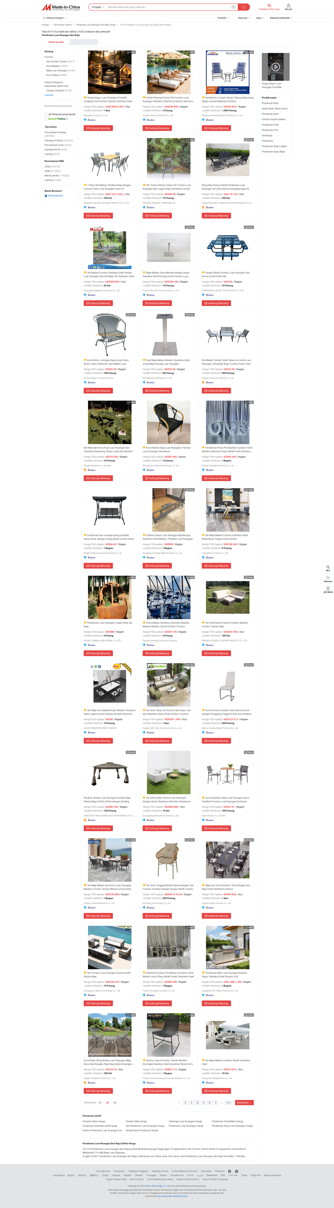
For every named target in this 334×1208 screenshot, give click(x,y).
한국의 (190, 1175)
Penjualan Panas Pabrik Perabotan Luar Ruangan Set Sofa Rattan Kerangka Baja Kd (225, 186)
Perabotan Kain (270, 113)
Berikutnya (243, 1102)
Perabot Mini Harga (136, 1121)
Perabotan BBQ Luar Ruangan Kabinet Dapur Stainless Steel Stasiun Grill (224, 974)
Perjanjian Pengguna (138, 1171)
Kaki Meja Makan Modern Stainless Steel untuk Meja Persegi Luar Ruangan (166, 361)
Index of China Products (187, 1179)
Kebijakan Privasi (160, 1171)
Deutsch (139, 1175)
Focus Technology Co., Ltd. (157, 1185)
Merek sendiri (57, 175)
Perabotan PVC (270, 130)
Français (116, 1175)
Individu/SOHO (56, 149)
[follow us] (236, 1171)
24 (99, 1102)
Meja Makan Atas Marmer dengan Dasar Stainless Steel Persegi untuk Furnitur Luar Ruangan (166, 274)
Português (151, 1175)
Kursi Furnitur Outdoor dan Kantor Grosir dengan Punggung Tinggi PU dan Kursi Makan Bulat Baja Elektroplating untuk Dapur (226, 712)
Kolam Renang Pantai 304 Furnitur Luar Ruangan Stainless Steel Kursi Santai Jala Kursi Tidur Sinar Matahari (168, 99)
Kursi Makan (57, 66)
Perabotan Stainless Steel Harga (100, 1125)
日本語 (105, 1175)
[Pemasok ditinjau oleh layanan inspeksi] (60, 114)
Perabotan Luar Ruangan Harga (186, 1125)
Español (128, 1175)
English (70, 1175)
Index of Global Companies (215, 1179)
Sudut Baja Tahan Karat (275, 108)
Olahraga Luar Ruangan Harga (185, 1121)
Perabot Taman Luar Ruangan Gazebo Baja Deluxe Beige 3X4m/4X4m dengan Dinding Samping (107, 799)
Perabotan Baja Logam (274, 146)
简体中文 (82, 1175)
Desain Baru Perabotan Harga (142, 1130)
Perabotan (267, 140)
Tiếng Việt (256, 1175)
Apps (259, 17)
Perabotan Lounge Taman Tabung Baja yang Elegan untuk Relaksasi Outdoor (227, 99)
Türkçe (244, 1175)
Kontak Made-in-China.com (184, 1171)
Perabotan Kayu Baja (273, 151)
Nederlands (212, 1175)
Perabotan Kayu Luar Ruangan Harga (232, 1125)
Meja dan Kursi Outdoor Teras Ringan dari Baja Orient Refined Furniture (226, 887)
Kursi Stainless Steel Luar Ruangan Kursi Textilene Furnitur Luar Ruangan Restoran (225, 799)
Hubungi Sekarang (100, 128)
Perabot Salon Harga (94, 1121)
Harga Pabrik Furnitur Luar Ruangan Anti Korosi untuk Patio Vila (226, 274)
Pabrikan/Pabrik (59, 140)
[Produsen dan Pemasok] (61, 7)
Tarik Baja (267, 135)
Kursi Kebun (56, 75)
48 (114, 1102)
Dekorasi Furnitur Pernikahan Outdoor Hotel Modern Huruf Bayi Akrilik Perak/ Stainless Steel (168, 974)
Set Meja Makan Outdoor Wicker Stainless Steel (226, 1062)
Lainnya (49, 95)
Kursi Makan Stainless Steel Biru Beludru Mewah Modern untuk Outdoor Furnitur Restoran (166, 624)
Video (132, 52)
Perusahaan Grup (58, 145)
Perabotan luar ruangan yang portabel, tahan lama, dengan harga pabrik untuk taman (109, 536)
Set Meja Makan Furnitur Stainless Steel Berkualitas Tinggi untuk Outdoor (225, 536)
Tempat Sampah (59, 90)
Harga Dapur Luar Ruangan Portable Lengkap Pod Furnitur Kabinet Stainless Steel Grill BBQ (108, 99)
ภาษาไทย (233, 1175)
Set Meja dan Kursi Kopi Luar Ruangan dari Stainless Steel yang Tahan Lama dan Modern (108, 449)
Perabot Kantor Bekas (274, 119)
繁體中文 (94, 1175)
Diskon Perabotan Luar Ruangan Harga (103, 1130)
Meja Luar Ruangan (60, 70)
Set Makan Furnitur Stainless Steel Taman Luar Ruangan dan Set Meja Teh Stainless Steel (109, 274)
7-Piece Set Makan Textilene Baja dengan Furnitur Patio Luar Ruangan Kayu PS (107, 186)
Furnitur (49, 57)
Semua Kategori (55, 17)
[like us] (230, 1171)
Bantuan (243, 17)
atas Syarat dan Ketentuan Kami (172, 1196)
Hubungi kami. (55, 195)
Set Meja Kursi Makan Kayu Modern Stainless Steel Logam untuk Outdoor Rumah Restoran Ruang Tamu (110, 712)
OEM (52, 166)
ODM (53, 171)
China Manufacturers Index (160, 1179)
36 (107, 1102)
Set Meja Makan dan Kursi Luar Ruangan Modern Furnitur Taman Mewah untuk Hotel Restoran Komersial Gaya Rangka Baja (107, 887)
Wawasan (220, 1171)
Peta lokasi (206, 1171)
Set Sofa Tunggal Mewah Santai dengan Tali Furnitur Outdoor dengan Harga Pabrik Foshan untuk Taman (168, 887)
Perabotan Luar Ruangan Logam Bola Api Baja (108, 624)
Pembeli (221, 17)
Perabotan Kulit (270, 124)
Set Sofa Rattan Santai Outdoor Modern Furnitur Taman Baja (225, 624)
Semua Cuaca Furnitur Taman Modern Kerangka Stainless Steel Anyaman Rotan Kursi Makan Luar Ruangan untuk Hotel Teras (168, 1062)
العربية (200, 1175)
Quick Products (136, 1179)
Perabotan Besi (270, 103)
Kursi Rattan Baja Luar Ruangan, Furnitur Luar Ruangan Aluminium (167, 449)
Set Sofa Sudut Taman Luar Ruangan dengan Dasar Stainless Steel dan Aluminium (166, 799)
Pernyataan (119, 1171)
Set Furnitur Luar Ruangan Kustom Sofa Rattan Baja (107, 974)
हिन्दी (223, 1175)
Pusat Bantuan (103, 1171)
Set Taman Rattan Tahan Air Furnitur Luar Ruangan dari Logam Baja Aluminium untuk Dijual (167, 187)
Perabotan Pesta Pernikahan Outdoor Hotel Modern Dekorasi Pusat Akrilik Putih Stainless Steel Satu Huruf (227, 449)
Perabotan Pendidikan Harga (227, 1121)
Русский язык (177, 1175)
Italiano (163, 1175)
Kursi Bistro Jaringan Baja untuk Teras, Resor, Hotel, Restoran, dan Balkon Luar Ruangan (106, 362)
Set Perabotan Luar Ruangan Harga (145, 1125)
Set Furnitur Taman (60, 61)
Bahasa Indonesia (272, 1175)
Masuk (288, 9)
